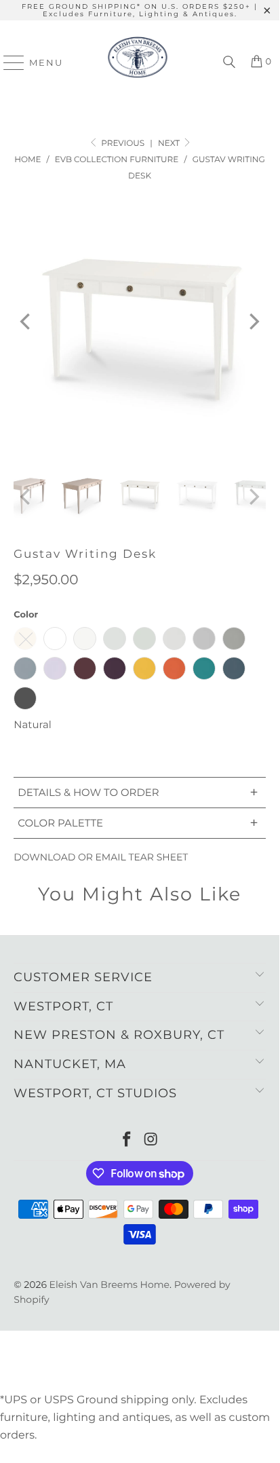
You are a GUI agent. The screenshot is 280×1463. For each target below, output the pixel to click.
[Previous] (26, 321)
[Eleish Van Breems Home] (137, 63)
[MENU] (8, 62)
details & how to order (138, 792)
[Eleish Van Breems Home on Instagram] (151, 1140)
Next (170, 143)
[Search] (229, 62)
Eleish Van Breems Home (109, 1284)
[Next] (252, 321)
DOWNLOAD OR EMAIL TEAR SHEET (101, 857)
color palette (138, 823)
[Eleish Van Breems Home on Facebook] (127, 1140)
